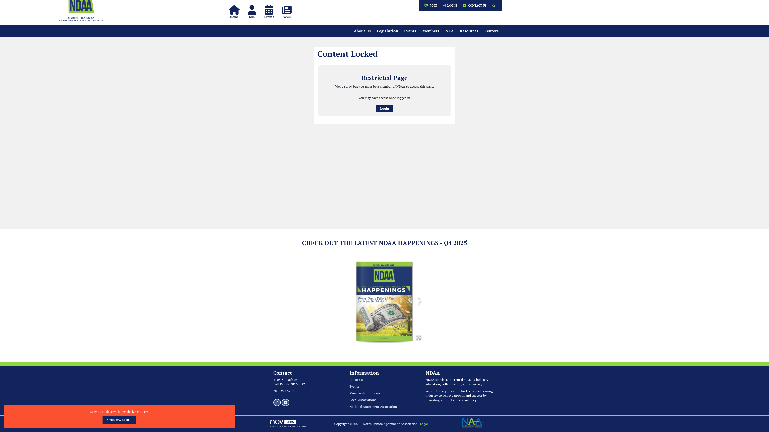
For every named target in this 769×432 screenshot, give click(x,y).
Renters (491, 31)
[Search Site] (494, 5)
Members (430, 31)
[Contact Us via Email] (285, 402)
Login (384, 108)
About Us (362, 31)
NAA (449, 31)
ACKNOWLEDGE (119, 420)
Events (410, 31)
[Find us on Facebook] (277, 402)
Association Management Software (288, 426)
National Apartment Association (373, 406)
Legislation (387, 31)
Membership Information (367, 393)
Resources (469, 31)
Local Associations (362, 400)
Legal (424, 424)
